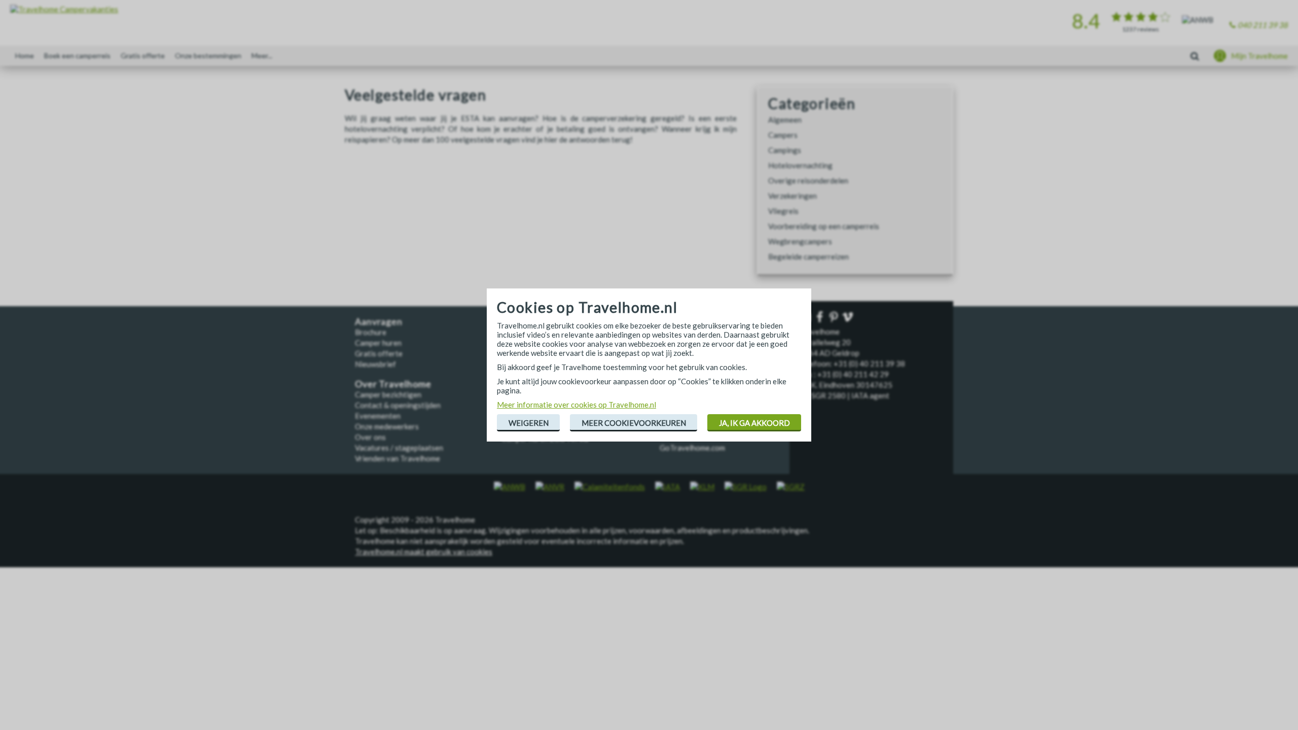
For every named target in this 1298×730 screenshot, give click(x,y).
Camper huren (378, 342)
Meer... (261, 55)
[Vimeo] (849, 317)
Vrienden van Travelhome (397, 458)
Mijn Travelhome (1259, 55)
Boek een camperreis (77, 55)
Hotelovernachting (800, 165)
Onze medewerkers (387, 426)
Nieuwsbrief (375, 364)
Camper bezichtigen (388, 394)
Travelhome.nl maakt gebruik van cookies (423, 551)
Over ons (370, 437)
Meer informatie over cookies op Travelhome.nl (576, 404)
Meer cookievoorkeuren (634, 422)
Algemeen (785, 119)
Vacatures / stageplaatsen (399, 447)
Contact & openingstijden (398, 405)
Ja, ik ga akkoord (754, 422)
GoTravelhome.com (692, 447)
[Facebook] (821, 317)
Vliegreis (783, 210)
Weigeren (529, 422)
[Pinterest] (834, 317)
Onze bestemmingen (208, 55)
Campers (783, 134)
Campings (784, 150)
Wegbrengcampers (800, 241)
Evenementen (378, 415)
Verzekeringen (792, 195)
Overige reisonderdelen (808, 180)
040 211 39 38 (1263, 24)
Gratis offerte (143, 55)
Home (24, 55)
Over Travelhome (393, 384)
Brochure (370, 332)
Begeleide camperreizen (808, 256)
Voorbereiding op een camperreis (823, 226)
